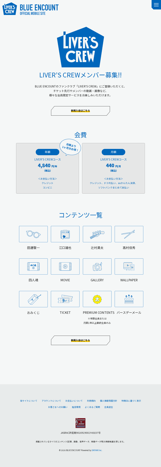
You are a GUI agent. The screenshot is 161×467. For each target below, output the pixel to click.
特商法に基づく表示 (131, 400)
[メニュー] (156, 4)
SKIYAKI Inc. (97, 450)
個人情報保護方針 (108, 400)
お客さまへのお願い (58, 407)
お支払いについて (74, 400)
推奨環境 (76, 407)
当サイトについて (28, 400)
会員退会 (108, 407)
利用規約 (91, 400)
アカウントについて (51, 400)
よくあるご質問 (92, 407)
